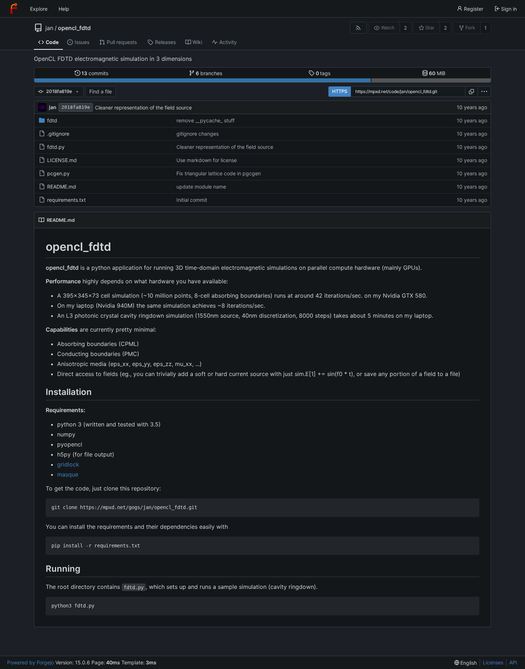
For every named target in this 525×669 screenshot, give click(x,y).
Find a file (100, 91)
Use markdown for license (206, 160)
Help (64, 9)
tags (323, 73)
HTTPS (339, 91)
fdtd (52, 120)
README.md (61, 187)
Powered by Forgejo (30, 662)
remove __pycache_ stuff (205, 120)
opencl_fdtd (74, 27)
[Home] (14, 8)
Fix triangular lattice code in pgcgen (218, 173)
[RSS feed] (358, 28)
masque (67, 474)
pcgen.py (58, 173)
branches (209, 73)
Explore (39, 9)
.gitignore (58, 134)
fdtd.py (56, 147)
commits (94, 73)
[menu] (484, 91)
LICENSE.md (62, 160)
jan (49, 27)
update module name (201, 187)
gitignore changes (197, 134)
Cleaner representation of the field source (143, 107)
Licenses (493, 662)
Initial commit (191, 200)
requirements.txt (66, 200)
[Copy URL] (471, 91)
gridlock (68, 464)
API (513, 662)
